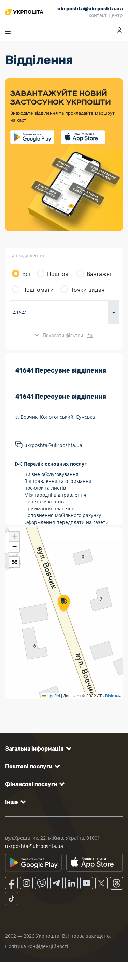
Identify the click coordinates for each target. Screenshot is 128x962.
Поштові (58, 273)
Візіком (112, 695)
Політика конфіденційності (36, 946)
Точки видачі (88, 289)
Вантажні (99, 273)
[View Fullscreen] (14, 562)
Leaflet (53, 695)
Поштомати (38, 289)
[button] (63, 603)
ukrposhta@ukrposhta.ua (53, 445)
